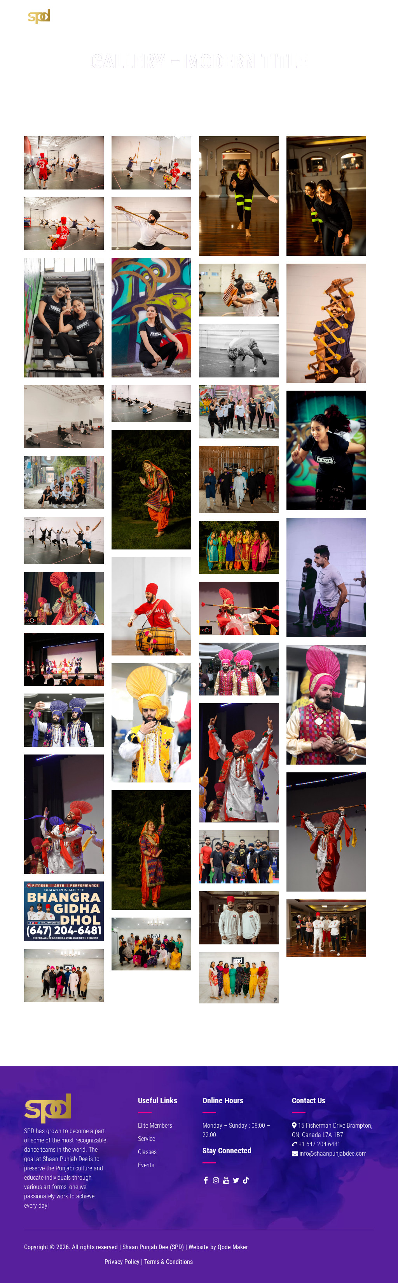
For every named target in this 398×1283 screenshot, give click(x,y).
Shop (241, 19)
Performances (131, 19)
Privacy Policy (122, 1262)
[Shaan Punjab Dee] (39, 15)
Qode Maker (233, 1247)
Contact (73, 58)
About (70, 19)
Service (146, 1138)
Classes (191, 19)
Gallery (218, 19)
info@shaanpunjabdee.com (333, 1153)
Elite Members (155, 1125)
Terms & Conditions (168, 1262)
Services (95, 19)
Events (166, 19)
